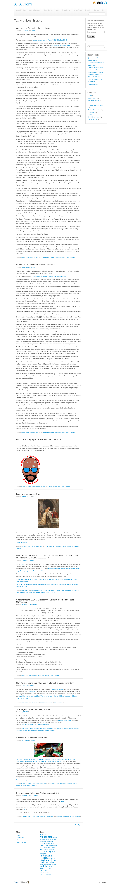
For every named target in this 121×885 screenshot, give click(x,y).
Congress (52, 783)
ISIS (74, 783)
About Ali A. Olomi (21, 10)
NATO (41, 868)
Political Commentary (30, 728)
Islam (59, 257)
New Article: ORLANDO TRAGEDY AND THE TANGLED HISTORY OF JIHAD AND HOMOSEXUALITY (47, 556)
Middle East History (34, 257)
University (46, 675)
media (54, 864)
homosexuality (75, 590)
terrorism (53, 872)
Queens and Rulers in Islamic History (33, 28)
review (49, 871)
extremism (44, 590)
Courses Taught (77, 10)
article (24, 564)
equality (33, 702)
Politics (24, 785)
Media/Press (66, 10)
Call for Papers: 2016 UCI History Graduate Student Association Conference (45, 601)
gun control (57, 590)
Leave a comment (70, 257)
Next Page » (78, 825)
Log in (18, 835)
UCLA (44, 875)
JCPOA (51, 864)
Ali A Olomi (23, 4)
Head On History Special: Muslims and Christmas (38, 439)
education (31, 675)
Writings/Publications (35, 10)
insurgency (47, 853)
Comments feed (21, 840)
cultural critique (43, 841)
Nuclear (45, 868)
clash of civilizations (57, 546)
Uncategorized (92, 119)
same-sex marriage (40, 592)
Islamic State (43, 864)
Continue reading (22, 542)
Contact (96, 10)
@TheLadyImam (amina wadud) (61, 45)
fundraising (51, 845)
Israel (77, 783)
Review (90, 114)
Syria (49, 872)
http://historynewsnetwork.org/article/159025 (35, 724)
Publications (24, 590)
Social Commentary (37, 546)
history (56, 257)
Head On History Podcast (51, 10)
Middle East (32, 592)
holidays (55, 486)
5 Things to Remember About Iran (31, 738)
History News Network (65, 720)
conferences (49, 839)
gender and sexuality (48, 257)
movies (54, 866)
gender (18, 730)
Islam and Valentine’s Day (28, 494)
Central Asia (42, 839)
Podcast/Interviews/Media (38, 486)
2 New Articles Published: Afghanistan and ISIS (37, 793)
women (63, 257)
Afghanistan (60, 728)
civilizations (49, 546)
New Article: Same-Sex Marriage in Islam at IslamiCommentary (45, 683)
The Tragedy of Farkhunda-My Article (33, 709)
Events (23, 675)
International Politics (64, 783)
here (62, 801)
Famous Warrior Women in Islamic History (35, 264)
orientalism (49, 868)
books (55, 837)
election (42, 843)
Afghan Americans (36, 590)
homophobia (68, 590)
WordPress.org (21, 842)
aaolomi (33, 30)
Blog (103, 10)
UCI (43, 675)
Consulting (88, 10)
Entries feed (20, 837)
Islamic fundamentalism (22, 592)
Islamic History (25, 257)
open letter (32, 691)
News (22, 728)
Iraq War (52, 858)
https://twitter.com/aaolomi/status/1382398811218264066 (49, 40)
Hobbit (53, 851)
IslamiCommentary (58, 689)
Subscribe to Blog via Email (95, 20)
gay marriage (50, 590)
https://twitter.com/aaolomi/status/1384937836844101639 (49, 276)
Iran (71, 783)
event (35, 675)
